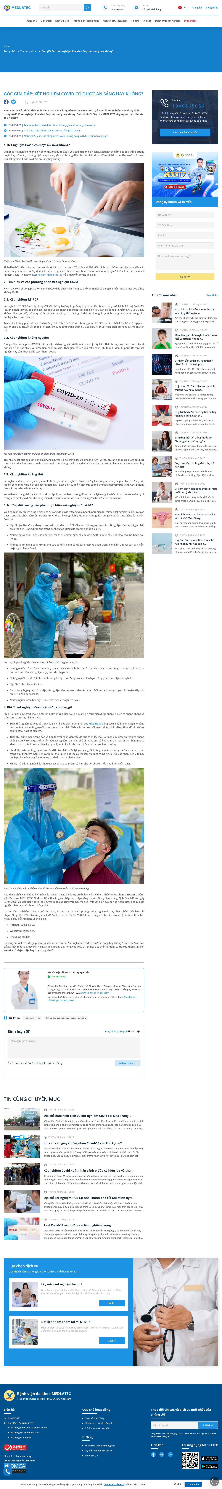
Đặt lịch (112, 1303)
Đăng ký (197, 7)
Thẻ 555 (147, 20)
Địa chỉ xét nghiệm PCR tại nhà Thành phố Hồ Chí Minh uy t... (89, 1198)
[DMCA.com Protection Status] (15, 1467)
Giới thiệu (46, 20)
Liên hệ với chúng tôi (185, 132)
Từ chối (178, 1484)
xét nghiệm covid (32, 1018)
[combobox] (185, 245)
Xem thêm (212, 295)
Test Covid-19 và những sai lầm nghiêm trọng (77, 1225)
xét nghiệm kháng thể (45, 274)
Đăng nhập (212, 7)
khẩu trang (95, 723)
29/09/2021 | (52, 125)
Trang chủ (9, 51)
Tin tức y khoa (28, 51)
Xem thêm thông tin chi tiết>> (94, 992)
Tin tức (135, 20)
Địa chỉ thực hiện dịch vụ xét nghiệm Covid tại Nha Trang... (87, 1116)
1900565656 (14, 1418)
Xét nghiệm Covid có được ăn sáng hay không (66, 1018)
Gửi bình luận (125, 1063)
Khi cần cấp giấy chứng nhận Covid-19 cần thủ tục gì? (83, 1143)
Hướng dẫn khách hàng (85, 20)
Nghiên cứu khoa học (115, 20)
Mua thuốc (190, 20)
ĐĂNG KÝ (208, 1425)
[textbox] (185, 246)
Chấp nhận (193, 1484)
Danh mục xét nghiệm (167, 20)
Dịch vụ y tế (62, 20)
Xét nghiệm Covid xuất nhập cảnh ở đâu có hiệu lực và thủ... (88, 1170)
